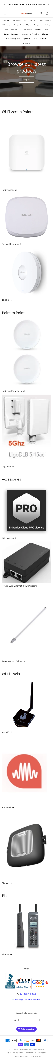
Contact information (21, 1056)
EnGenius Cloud (9, 190)
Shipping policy (42, 1052)
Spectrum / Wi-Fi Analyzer (31, 34)
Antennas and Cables (12, 661)
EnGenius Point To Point (13, 391)
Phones (29, 25)
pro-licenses (8, 537)
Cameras (48, 20)
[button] (5, 13)
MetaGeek (6, 807)
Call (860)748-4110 (28, 994)
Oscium (5, 731)
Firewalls (26, 43)
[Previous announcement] (5, 4)
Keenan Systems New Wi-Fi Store (25, 1049)
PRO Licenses (6, 25)
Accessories (38, 25)
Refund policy (29, 1052)
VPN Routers (16, 20)
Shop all (26, 79)
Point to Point (19, 25)
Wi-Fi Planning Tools (13, 38)
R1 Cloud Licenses (26, 29)
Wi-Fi (25, 20)
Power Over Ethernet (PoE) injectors (19, 585)
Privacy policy (18, 1052)
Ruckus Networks (10, 244)
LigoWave (6, 466)
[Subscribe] (39, 1020)
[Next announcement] (48, 4)
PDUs (41, 20)
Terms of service (35, 1056)
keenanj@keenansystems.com (28, 999)
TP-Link (5, 300)
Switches (33, 20)
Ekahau (5, 883)
